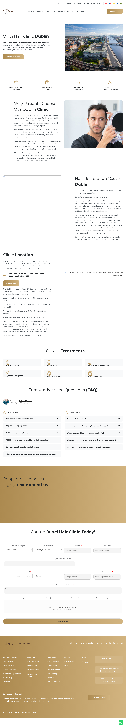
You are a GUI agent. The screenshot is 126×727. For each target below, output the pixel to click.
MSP (66, 666)
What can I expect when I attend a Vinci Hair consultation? (91, 440)
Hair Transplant (8, 662)
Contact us (50, 678)
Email (78, 572)
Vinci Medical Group (54, 670)
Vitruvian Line (32, 666)
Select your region (18, 546)
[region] (63, 503)
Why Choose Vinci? (53, 662)
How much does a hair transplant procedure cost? (87, 426)
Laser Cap (6, 682)
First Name (78, 546)
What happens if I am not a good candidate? (85, 433)
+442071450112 (16, 701)
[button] (32, 419)
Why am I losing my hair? (16, 426)
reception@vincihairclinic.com (41, 701)
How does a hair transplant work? (19, 419)
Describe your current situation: (63, 585)
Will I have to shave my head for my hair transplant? (27, 440)
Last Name (107, 546)
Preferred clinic (48, 546)
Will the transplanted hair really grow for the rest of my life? (31, 454)
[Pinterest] (114, 643)
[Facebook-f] (102, 643)
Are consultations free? (76, 419)
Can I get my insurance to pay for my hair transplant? (89, 447)
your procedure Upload (63, 559)
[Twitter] (122, 643)
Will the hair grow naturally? (17, 433)
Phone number (107, 572)
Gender (48, 572)
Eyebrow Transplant (10, 670)
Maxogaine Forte (33, 670)
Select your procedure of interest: (19, 572)
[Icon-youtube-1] (98, 643)
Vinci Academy (52, 674)
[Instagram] (110, 643)
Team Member (52, 666)
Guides (85, 662)
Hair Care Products (33, 662)
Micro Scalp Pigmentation (12, 674)
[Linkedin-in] (106, 643)
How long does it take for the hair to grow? (23, 447)
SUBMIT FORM (63, 621)
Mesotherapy (7, 678)
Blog (84, 657)
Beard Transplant (9, 666)
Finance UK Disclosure (54, 682)
